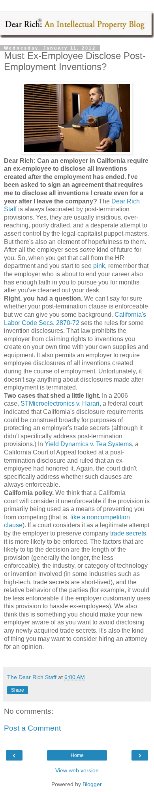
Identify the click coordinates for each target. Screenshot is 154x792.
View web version (77, 770)
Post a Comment (32, 728)
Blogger (92, 784)
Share (17, 690)
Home (77, 755)
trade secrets (127, 533)
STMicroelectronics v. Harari (60, 403)
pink (99, 265)
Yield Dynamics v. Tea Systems (88, 444)
